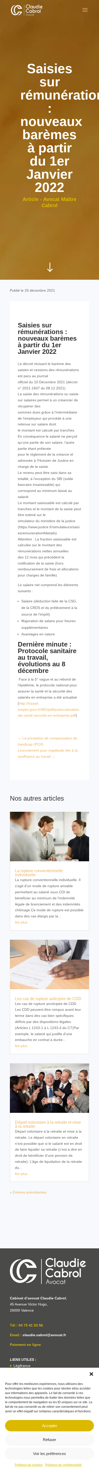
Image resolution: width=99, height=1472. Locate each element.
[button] (91, 1374)
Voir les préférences (49, 1453)
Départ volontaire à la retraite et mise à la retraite (48, 1124)
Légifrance (21, 1366)
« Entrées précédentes (28, 1192)
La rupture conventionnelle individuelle (39, 873)
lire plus (21, 922)
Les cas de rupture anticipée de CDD (48, 999)
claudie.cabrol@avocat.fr (44, 1335)
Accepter (49, 1426)
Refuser (49, 1439)
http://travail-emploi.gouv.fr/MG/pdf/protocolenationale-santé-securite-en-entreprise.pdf (48, 709)
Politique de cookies (29, 1465)
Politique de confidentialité (63, 1465)
